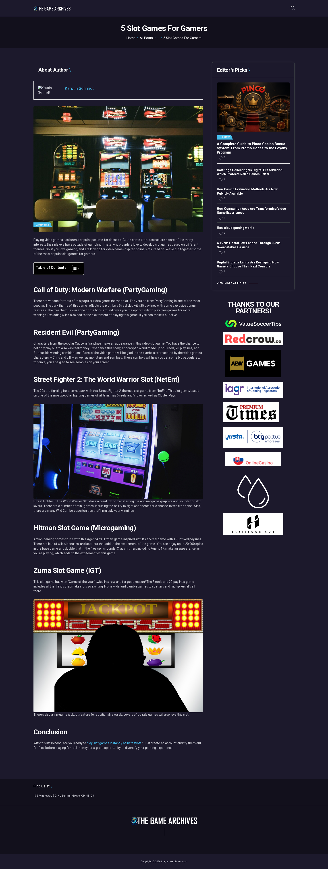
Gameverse (42, 225)
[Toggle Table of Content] (74, 268)
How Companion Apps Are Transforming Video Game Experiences (251, 210)
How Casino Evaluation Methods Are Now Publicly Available (247, 191)
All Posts (146, 38)
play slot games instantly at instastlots (114, 743)
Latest (226, 137)
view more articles (232, 283)
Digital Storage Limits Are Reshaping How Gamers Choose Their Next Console (248, 264)
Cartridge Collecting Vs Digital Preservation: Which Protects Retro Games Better (250, 172)
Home (131, 38)
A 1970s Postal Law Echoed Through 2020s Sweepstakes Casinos (248, 245)
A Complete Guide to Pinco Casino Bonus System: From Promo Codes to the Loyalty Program (252, 148)
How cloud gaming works (235, 228)
